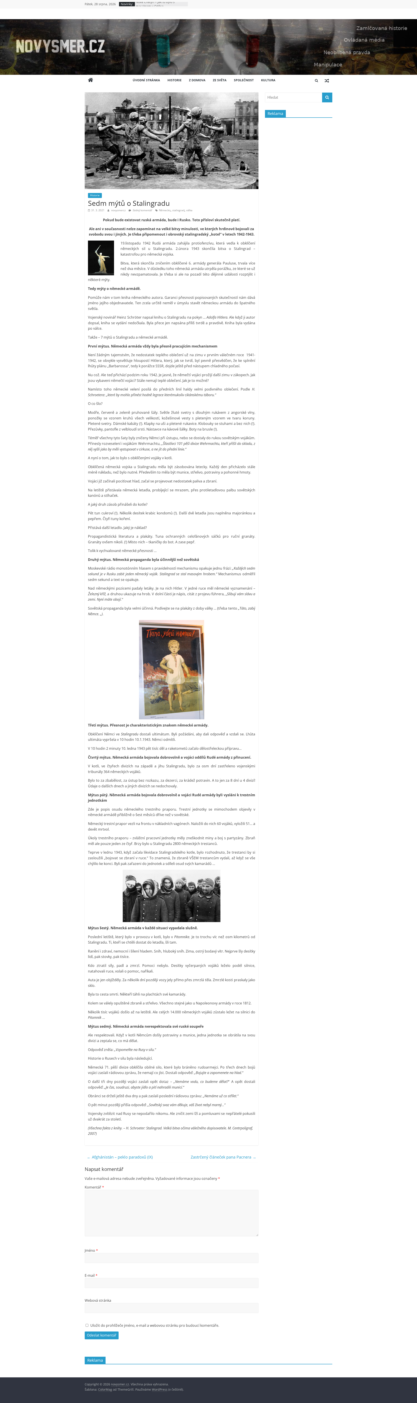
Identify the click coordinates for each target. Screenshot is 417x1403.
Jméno (91, 1250)
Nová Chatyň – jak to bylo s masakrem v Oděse (155, 6)
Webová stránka (98, 1300)
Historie (174, 80)
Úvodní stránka (146, 80)
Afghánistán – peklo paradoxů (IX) (120, 1157)
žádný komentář (142, 210)
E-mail (91, 1275)
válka (189, 210)
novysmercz (118, 210)
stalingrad (178, 210)
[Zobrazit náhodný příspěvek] (326, 80)
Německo (164, 210)
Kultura (268, 80)
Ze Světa (220, 80)
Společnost (244, 80)
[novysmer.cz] (208, 21)
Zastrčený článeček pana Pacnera (223, 1157)
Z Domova (197, 80)
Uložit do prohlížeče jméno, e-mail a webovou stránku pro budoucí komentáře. (154, 1325)
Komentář (94, 1187)
